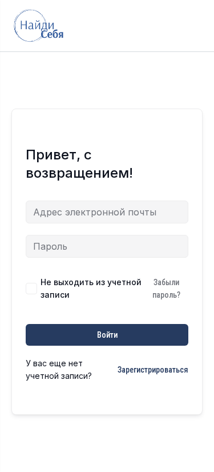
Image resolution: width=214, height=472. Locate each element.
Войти (107, 334)
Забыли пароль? (166, 288)
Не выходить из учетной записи (91, 288)
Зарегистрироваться (153, 369)
